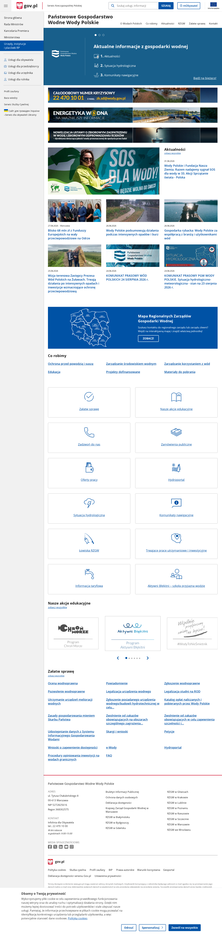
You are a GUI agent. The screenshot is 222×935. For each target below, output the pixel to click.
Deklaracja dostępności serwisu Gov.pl (69, 875)
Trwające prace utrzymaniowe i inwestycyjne (176, 550)
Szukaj (166, 5)
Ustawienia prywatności (108, 875)
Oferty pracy (89, 480)
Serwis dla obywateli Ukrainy (21, 112)
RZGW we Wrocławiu (179, 829)
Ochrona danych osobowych (122, 797)
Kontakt (213, 23)
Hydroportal (176, 480)
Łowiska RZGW (89, 550)
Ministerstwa (12, 37)
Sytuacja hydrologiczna (89, 515)
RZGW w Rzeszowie (178, 813)
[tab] (96, 35)
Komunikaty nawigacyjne (176, 515)
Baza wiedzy (10, 97)
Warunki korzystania (148, 869)
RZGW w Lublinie (176, 802)
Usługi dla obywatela (20, 60)
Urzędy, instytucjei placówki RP (15, 46)
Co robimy (151, 23)
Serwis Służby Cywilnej (16, 104)
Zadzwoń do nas (89, 444)
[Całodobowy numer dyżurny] (133, 95)
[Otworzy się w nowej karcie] (50, 847)
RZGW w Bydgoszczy (117, 822)
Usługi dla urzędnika (20, 73)
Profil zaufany (11, 91)
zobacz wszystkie (172, 153)
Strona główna (16, 18)
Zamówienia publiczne (176, 444)
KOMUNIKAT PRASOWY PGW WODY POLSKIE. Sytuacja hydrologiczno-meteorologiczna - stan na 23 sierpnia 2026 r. (190, 281)
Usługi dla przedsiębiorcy (23, 66)
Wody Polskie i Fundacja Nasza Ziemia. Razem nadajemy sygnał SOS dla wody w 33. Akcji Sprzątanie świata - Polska (189, 171)
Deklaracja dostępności (118, 802)
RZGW (181, 23)
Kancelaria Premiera (16, 31)
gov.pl (59, 862)
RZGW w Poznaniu (177, 808)
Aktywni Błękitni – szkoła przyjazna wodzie (176, 586)
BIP (110, 869)
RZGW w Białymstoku (118, 817)
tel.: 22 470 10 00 (58, 826)
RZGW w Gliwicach (177, 791)
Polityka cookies (57, 869)
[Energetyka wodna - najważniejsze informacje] (133, 115)
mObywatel (190, 6)
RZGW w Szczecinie (178, 819)
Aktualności (167, 23)
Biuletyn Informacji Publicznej (122, 791)
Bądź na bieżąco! (204, 78)
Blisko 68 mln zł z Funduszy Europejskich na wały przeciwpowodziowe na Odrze (69, 234)
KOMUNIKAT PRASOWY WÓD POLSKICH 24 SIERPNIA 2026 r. (127, 277)
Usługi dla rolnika (18, 79)
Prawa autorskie (125, 869)
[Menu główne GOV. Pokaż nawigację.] (5, 5)
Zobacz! (148, 338)
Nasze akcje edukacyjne (176, 409)
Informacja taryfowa (89, 586)
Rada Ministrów (13, 24)
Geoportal (168, 869)
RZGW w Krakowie (177, 797)
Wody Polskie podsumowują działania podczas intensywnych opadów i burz (132, 232)
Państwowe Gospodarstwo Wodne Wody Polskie (80, 20)
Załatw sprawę (197, 23)
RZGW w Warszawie (178, 824)
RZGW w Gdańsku (116, 828)
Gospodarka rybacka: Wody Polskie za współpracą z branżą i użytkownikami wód (190, 234)
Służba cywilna (78, 869)
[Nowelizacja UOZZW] (133, 135)
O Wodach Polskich (131, 23)
